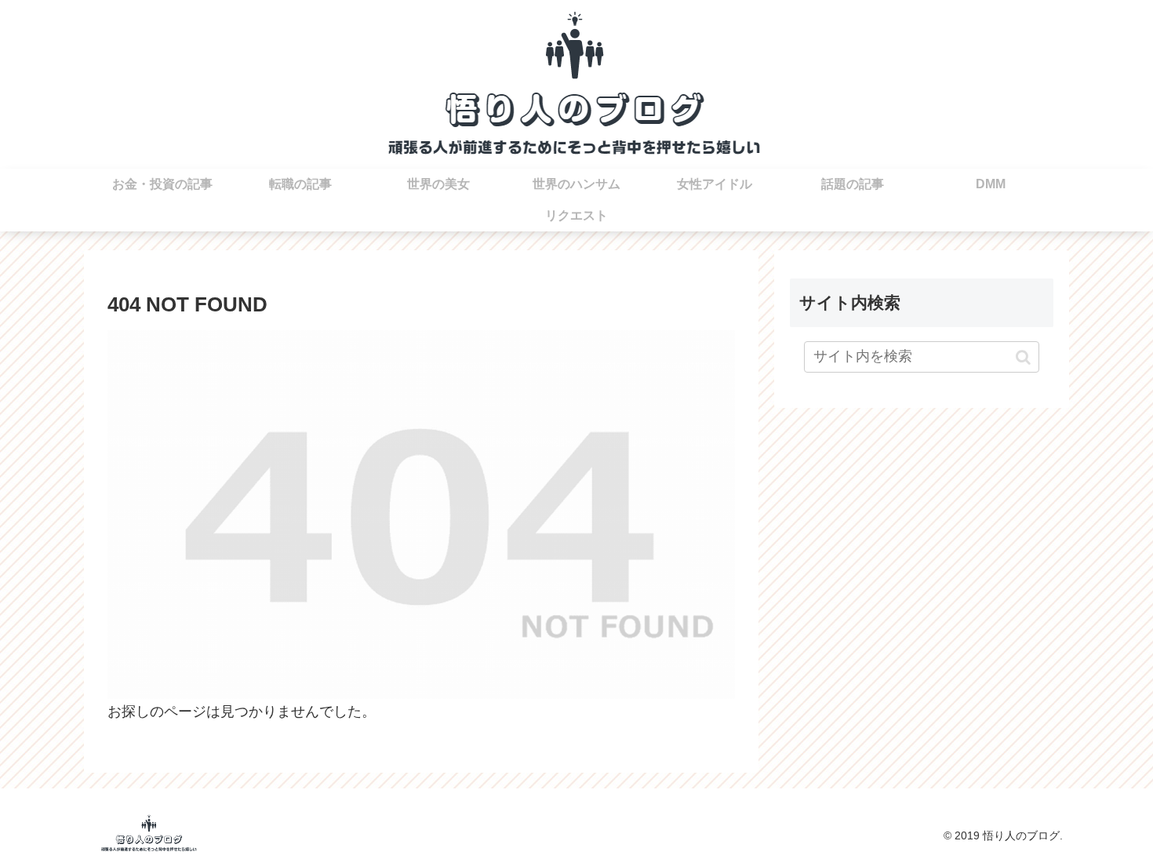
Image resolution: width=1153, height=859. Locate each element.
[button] (1023, 357)
